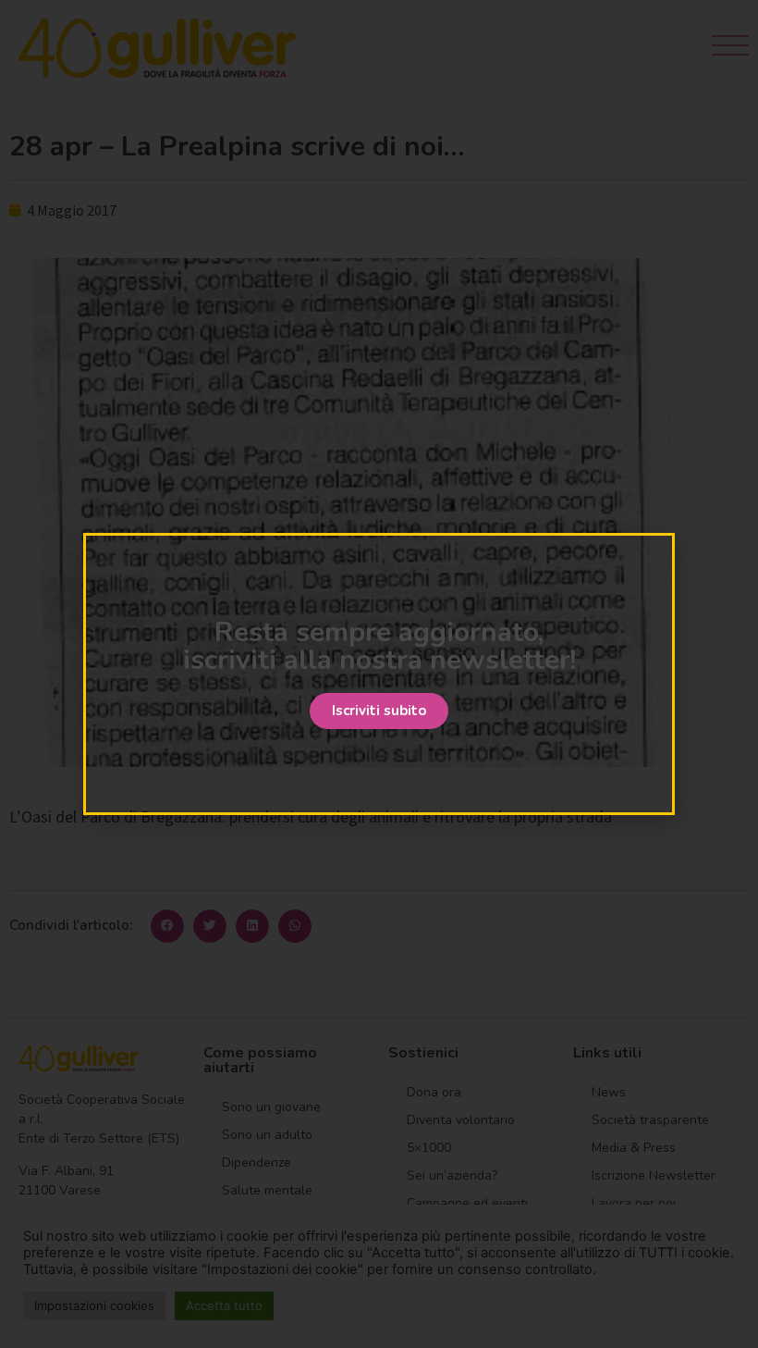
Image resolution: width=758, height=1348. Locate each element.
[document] (379, 674)
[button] (379, 711)
